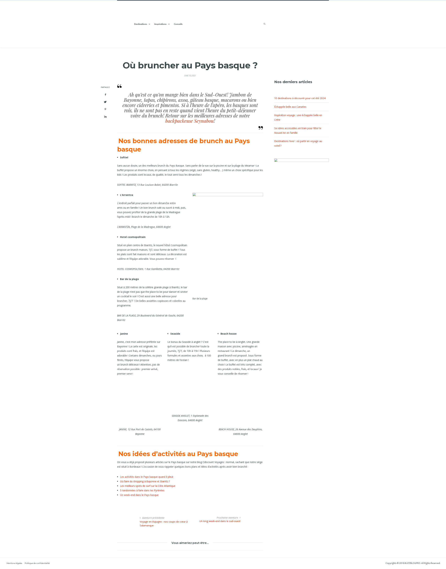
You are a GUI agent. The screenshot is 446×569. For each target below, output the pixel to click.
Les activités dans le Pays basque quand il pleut (146, 476)
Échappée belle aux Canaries (290, 106)
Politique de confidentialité (37, 563)
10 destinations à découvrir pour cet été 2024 (299, 98)
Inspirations (160, 24)
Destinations (140, 24)
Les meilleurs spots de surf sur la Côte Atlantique (147, 485)
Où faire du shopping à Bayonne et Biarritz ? (145, 481)
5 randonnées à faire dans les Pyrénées (142, 490)
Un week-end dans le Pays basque (139, 495)
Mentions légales (14, 563)
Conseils (178, 24)
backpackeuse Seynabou (189, 121)
